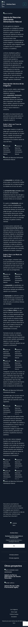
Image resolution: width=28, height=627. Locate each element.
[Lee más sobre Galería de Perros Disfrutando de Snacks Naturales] (14, 571)
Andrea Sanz (11, 4)
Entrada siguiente (14, 558)
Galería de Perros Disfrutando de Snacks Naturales (12, 576)
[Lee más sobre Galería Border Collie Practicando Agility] (9, 582)
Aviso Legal (14, 612)
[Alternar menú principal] (24, 4)
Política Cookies (14, 614)
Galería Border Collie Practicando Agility (11, 586)
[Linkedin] (14, 546)
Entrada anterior (14, 554)
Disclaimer (14, 616)
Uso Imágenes (14, 609)
